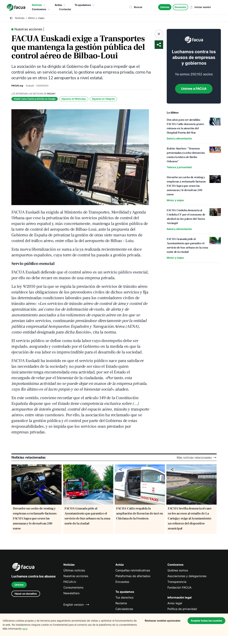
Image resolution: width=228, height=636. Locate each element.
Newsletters (71, 593)
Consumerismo (73, 587)
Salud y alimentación (179, 138)
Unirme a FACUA (193, 89)
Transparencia (176, 582)
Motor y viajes (175, 200)
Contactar (65, 9)
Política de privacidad (182, 609)
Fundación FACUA (179, 587)
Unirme (164, 7)
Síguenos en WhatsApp (73, 98)
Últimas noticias (74, 570)
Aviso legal (174, 603)
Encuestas (122, 582)
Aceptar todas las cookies (206, 620)
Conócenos (39, 9)
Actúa (58, 4)
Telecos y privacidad (179, 167)
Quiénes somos (177, 570)
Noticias (37, 4)
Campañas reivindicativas (132, 570)
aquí (24, 628)
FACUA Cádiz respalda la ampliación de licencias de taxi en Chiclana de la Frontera (139, 513)
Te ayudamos (83, 4)
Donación (180, 7)
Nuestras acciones (75, 576)
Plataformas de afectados (132, 576)
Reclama (121, 603)
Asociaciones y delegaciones (186, 576)
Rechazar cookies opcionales (162, 620)
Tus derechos (124, 597)
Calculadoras (124, 609)
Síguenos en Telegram (103, 98)
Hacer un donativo (26, 593)
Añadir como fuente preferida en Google (34, 98)
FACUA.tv (69, 582)
